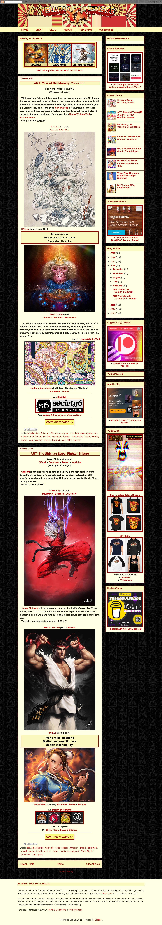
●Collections (106, 29)
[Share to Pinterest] (36, 429)
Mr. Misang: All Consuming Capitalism (128, 125)
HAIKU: (25, 229)
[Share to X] (30, 429)
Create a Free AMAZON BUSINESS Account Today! (125, 238)
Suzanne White (27, 117)
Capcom (25, 471)
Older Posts (93, 863)
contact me (106, 893)
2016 (113, 265)
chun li (83, 848)
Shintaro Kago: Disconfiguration (125, 101)
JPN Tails (125, 536)
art (28, 848)
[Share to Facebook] (33, 429)
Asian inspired (62, 848)
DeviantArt (70, 317)
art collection (33, 433)
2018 (113, 257)
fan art (31, 851)
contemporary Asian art (31, 436)
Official (42, 462)
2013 (113, 313)
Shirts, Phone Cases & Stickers (61, 829)
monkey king (27, 440)
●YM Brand (85, 29)
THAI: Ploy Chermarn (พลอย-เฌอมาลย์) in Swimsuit (128, 175)
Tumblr (65, 391)
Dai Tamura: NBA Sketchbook (126, 186)
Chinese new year (60, 433)
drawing (67, 436)
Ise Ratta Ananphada (41, 388)
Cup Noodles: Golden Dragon (125, 495)
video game (37, 854)
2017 (113, 261)
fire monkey (77, 436)
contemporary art (88, 433)
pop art (47, 440)
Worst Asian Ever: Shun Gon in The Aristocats (129, 150)
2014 (113, 309)
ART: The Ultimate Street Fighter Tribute (60, 453)
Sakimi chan (40, 804)
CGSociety (71, 493)
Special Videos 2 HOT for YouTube (126, 364)
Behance (47, 317)
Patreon (82, 804)
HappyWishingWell (90, 339)
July (115, 281)
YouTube (76, 462)
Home (60, 863)
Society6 (61, 396)
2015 (113, 305)
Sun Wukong (61, 107)
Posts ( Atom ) (66, 871)
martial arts (65, 851)
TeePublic (126, 577)
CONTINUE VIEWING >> (59, 422)
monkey (95, 436)
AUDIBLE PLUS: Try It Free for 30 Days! (125, 421)
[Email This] (25, 429)
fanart (39, 851)
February (118, 286)
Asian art (45, 433)
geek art (48, 851)
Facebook (53, 130)
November (118, 273)
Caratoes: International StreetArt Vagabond (129, 137)
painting (39, 440)
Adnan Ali (54, 490)
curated (47, 436)
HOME (24, 29)
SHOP (39, 29)
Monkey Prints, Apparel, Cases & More (61, 415)
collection (74, 433)
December (118, 269)
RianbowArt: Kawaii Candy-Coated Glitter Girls (128, 163)
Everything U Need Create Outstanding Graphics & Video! (125, 86)
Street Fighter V (30, 608)
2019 (113, 253)
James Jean (55, 127)
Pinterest (58, 317)
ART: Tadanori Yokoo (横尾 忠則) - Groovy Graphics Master (129, 114)
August (117, 277)
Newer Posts (27, 863)
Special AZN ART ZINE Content (125, 629)
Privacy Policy (75, 910)
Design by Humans (61, 809)
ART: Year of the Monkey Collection (59, 83)
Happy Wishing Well (79, 114)
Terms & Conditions (56, 910)
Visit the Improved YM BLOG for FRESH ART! (60, 70)
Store (67, 130)
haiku (87, 436)
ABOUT (68, 29)
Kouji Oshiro (56, 314)
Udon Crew (25, 854)
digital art (56, 436)
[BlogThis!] (28, 429)
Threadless (126, 580)
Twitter (61, 130)
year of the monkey (71, 440)
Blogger (98, 920)
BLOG (53, 29)
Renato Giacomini (52, 627)
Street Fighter (87, 851)
